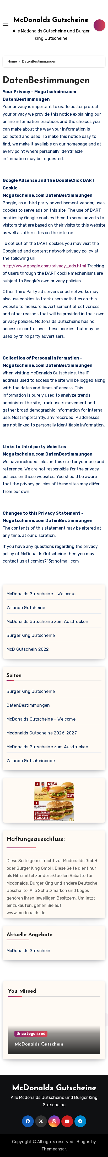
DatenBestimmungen (28, 705)
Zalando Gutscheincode (31, 760)
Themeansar (53, 1149)
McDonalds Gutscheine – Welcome (41, 593)
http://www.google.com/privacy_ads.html (44, 265)
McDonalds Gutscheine (51, 20)
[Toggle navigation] (5, 25)
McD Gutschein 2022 (28, 649)
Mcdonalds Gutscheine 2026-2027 (42, 733)
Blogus (83, 1141)
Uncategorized (31, 1033)
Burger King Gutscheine (31, 635)
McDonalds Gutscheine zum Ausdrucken (47, 621)
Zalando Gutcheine (26, 607)
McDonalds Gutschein (29, 950)
